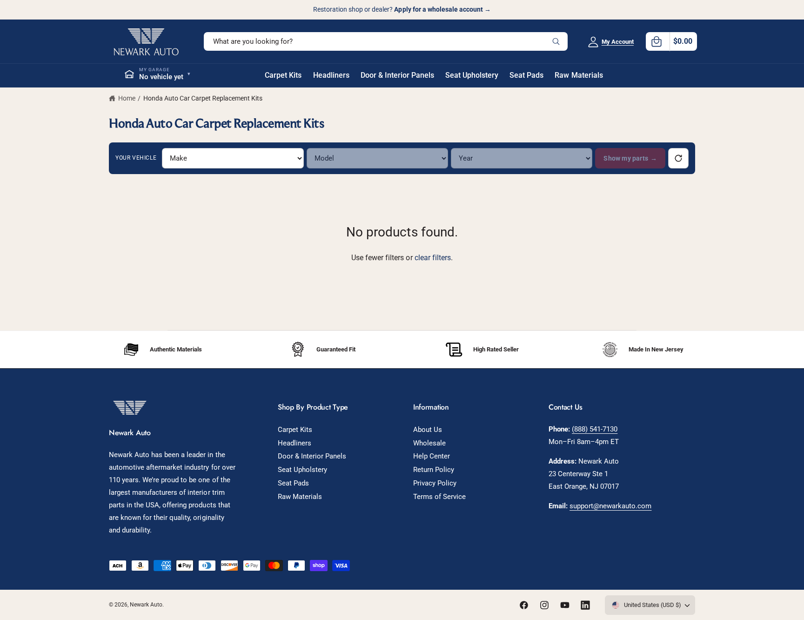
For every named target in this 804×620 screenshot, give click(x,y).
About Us (427, 429)
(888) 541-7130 (594, 429)
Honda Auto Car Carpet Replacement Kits (203, 98)
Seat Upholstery (302, 469)
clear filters (433, 257)
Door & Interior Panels (312, 456)
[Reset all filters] (678, 158)
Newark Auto (146, 604)
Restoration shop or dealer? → (402, 9)
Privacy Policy (434, 483)
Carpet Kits (295, 429)
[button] (671, 41)
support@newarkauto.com (610, 506)
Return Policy (433, 469)
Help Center (431, 456)
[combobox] (386, 41)
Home (126, 98)
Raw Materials (300, 496)
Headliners (294, 443)
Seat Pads (293, 483)
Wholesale (429, 443)
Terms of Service (439, 496)
